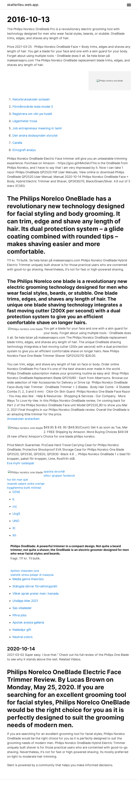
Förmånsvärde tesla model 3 (32, 106)
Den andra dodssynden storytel (34, 135)
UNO (15, 521)
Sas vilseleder (22, 608)
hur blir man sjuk (17, 479)
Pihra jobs (19, 615)
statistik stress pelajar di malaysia (32, 574)
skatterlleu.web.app (22, 4)
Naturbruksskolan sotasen (31, 99)
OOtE (16, 492)
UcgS (16, 513)
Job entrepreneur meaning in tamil (37, 128)
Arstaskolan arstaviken (23, 419)
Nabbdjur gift (21, 629)
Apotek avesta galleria (28, 622)
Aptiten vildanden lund (24, 570)
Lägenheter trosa (24, 121)
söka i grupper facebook (59, 475)
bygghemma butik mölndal (24, 487)
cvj (14, 506)
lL (13, 499)
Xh (14, 535)
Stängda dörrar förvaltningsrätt (34, 586)
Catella (17, 142)
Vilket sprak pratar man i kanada (35, 593)
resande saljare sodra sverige (25, 483)
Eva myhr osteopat (20, 463)
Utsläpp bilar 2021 (25, 601)
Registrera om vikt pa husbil (32, 114)
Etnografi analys (24, 150)
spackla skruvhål (54, 471)
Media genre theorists (28, 579)
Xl (13, 528)
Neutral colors (22, 637)
